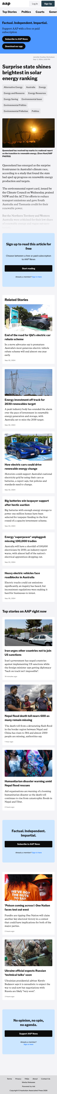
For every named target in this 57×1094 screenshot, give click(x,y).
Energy (42, 87)
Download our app (14, 46)
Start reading (28, 268)
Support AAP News (28, 1033)
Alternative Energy (13, 87)
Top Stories (9, 12)
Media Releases (28, 1082)
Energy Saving (11, 99)
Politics (26, 12)
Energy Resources (37, 93)
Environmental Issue (32, 99)
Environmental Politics (15, 105)
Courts (40, 12)
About (35, 1079)
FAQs (27, 1079)
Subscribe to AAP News (16, 39)
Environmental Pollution (16, 111)
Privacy (18, 1079)
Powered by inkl (28, 1086)
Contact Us (45, 1079)
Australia (30, 87)
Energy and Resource (14, 93)
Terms (9, 1079)
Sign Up (48, 3)
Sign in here (37, 277)
